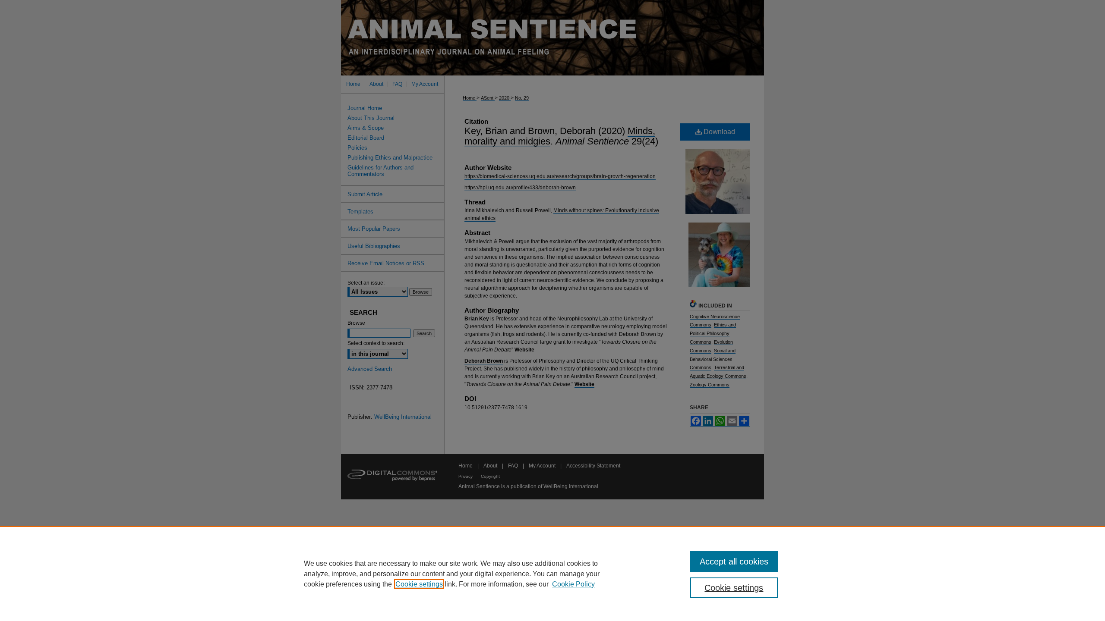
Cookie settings (419, 584)
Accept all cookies (734, 561)
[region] (552, 573)
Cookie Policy (573, 584)
